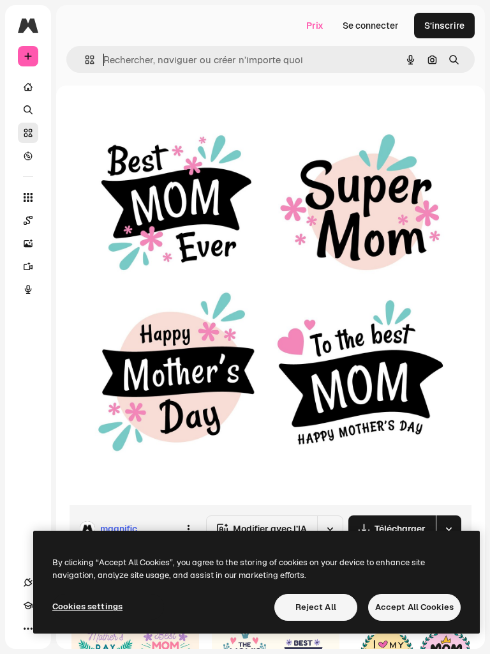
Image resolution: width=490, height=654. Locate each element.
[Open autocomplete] (84, 60)
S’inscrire (444, 25)
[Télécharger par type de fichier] (448, 528)
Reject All (315, 607)
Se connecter (371, 25)
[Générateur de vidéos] (28, 266)
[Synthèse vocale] (28, 289)
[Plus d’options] (188, 529)
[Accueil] (28, 87)
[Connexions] (28, 582)
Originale (153, 115)
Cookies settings (87, 606)
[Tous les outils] (28, 197)
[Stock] (28, 133)
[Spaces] (28, 220)
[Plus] (28, 628)
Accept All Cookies (414, 607)
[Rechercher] (28, 110)
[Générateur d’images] (28, 243)
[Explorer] (28, 156)
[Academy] (28, 605)
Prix (314, 25)
